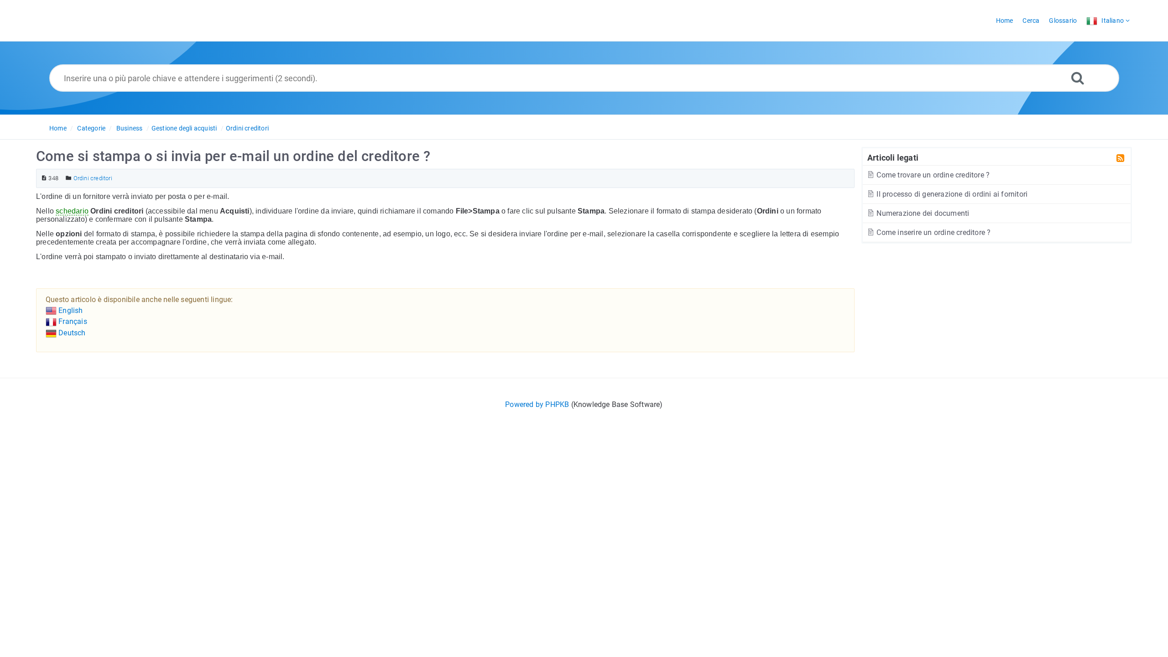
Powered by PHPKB (537, 404)
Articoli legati (892, 157)
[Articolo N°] (44, 178)
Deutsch (71, 332)
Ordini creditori (247, 128)
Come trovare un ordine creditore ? (932, 175)
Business (129, 128)
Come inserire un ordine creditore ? (933, 232)
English (70, 310)
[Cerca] (1078, 78)
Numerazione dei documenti (922, 213)
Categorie (91, 128)
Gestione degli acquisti (184, 128)
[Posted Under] (69, 178)
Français (72, 321)
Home (58, 128)
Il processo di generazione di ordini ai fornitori (951, 194)
